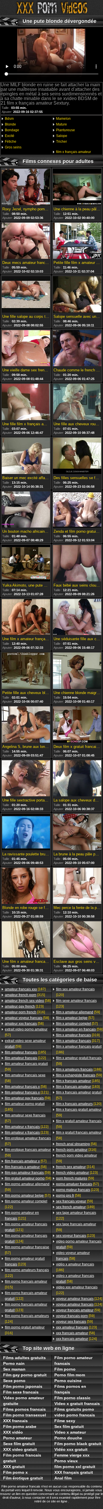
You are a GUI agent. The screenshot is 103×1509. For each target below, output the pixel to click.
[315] (25, 995)
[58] (28, 1001)
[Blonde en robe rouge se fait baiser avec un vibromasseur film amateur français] (26, 886)
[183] (78, 1087)
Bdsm (9, 119)
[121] (26, 1092)
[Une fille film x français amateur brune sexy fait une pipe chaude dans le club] (26, 402)
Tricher (61, 142)
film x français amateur (73, 152)
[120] (75, 992)
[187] (25, 989)
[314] (75, 1167)
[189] (75, 1207)
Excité (9, 136)
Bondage (12, 130)
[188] (78, 1069)
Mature (61, 124)
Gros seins (13, 147)
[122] (25, 1058)
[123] (24, 1006)
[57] (26, 1032)
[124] (26, 1238)
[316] (25, 1012)
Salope (61, 136)
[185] (25, 1052)
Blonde (10, 124)
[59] (25, 1044)
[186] (79, 1049)
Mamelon (63, 119)
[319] (78, 1035)
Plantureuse (65, 130)
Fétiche (10, 142)
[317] (78, 1041)
